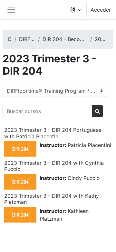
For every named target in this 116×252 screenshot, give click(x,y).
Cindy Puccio (84, 178)
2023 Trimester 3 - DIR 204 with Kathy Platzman (51, 199)
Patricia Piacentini (89, 145)
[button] (75, 9)
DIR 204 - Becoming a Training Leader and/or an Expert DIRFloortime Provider (65, 39)
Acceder (101, 9)
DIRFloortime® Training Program (27, 39)
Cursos (10, 39)
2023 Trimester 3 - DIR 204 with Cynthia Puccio (54, 166)
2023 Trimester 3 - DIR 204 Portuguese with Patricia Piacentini (52, 133)
